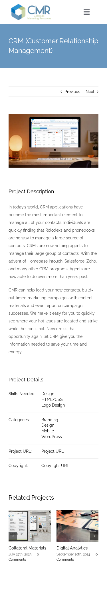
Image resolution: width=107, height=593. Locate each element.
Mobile (47, 431)
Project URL (52, 451)
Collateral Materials (27, 548)
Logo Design (53, 405)
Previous (72, 91)
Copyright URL (55, 465)
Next (90, 91)
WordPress (51, 436)
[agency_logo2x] (31, 6)
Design (47, 393)
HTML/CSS (52, 399)
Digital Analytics (72, 548)
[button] (13, 536)
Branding (49, 419)
